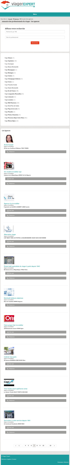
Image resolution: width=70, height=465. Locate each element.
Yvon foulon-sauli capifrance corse (15, 388)
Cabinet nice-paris (10, 357)
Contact (14, 459)
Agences (16, 19)
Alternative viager (10, 234)
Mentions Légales (6, 459)
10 (43, 445)
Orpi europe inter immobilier (13, 325)
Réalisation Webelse (63, 462)
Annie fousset (8, 145)
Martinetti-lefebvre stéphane (13, 298)
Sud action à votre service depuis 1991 (17, 420)
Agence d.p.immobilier (11, 203)
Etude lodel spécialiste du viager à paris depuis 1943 (22, 266)
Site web (11, 178)
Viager (8, 58)
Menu (35, 14)
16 (50, 445)
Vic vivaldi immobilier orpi (12, 172)
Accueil (10, 19)
